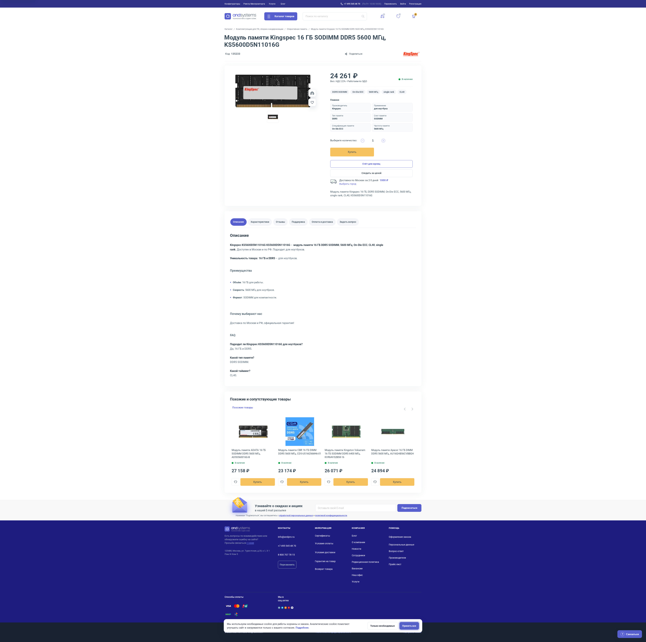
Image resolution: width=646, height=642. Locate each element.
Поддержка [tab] (298, 222)
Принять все (409, 626)
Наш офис (357, 575)
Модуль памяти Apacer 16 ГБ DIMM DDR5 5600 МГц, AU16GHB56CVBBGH (392, 452)
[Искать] (363, 16)
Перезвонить (287, 564)
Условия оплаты (324, 543)
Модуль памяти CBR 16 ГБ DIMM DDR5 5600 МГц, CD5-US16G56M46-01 (299, 452)
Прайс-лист (395, 564)
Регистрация (415, 4)
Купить (352, 152)
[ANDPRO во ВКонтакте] (279, 607)
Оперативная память (297, 29)
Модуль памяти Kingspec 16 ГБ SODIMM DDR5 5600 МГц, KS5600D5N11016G (347, 29)
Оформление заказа (400, 537)
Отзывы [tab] (280, 222)
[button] (382, 16)
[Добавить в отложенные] (312, 102)
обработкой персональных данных (296, 515)
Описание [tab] (238, 222)
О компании (358, 542)
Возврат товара (324, 569)
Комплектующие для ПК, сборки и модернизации (259, 29)
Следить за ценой (371, 173)
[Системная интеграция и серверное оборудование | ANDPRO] (240, 16)
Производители (397, 557)
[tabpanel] (323, 306)
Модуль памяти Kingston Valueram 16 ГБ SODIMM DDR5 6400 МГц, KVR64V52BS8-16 (345, 454)
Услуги (272, 4)
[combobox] (335, 16)
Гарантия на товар (325, 561)
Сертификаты (322, 535)
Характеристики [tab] (260, 222)
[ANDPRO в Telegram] (282, 607)
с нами (250, 543)
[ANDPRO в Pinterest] (289, 607)
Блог (283, 4)
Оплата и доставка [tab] (322, 222)
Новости (356, 548)
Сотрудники (358, 555)
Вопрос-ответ (396, 551)
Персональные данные (401, 544)
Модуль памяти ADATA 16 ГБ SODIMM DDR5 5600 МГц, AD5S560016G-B (249, 454)
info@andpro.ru (286, 537)
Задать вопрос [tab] (348, 222)
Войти (403, 4)
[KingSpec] (411, 54)
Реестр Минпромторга (254, 4)
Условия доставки (325, 552)
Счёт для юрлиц (371, 163)
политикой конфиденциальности (331, 515)
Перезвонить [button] (390, 4)
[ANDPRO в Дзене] (292, 607)
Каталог (228, 29)
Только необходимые (382, 626)
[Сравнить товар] (312, 93)
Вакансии (357, 568)
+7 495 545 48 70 (352, 4)
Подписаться (409, 507)
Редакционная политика (365, 562)
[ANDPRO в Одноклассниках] (285, 607)
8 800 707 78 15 (286, 554)
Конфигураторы (232, 4)
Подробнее (302, 627)
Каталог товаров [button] (284, 16)
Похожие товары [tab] (242, 407)
